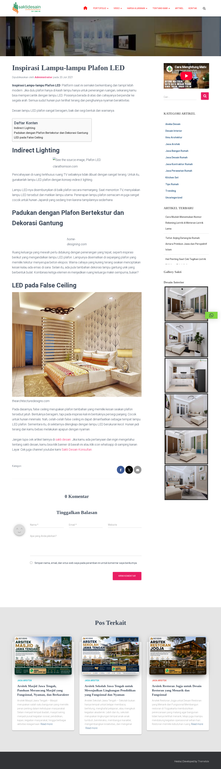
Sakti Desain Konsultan (77, 449)
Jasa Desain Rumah (176, 157)
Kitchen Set (172, 177)
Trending (170, 190)
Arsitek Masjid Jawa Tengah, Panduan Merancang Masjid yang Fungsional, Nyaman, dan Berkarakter (43, 690)
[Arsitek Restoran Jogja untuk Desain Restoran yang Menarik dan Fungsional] (177, 655)
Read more (46, 724)
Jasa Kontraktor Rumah (179, 164)
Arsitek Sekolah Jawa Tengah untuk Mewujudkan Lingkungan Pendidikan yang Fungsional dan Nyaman (110, 690)
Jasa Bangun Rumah (176, 151)
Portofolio (100, 8)
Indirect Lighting (24, 128)
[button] (107, 8)
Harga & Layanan (136, 8)
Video (117, 8)
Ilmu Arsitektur (173, 137)
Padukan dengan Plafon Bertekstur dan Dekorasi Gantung (51, 132)
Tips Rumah (172, 184)
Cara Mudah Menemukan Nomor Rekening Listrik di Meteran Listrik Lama (184, 223)
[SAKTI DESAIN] (26, 8)
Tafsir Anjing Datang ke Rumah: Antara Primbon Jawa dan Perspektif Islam (186, 244)
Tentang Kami (160, 8)
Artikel (179, 8)
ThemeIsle (203, 761)
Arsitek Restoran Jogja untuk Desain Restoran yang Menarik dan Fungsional (176, 690)
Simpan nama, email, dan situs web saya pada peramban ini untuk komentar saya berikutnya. (86, 563)
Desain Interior (173, 130)
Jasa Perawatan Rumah (178, 170)
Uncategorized (173, 197)
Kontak (193, 8)
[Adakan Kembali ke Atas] (214, 762)
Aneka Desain (172, 124)
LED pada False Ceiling (28, 137)
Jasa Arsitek (172, 144)
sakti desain (63, 439)
